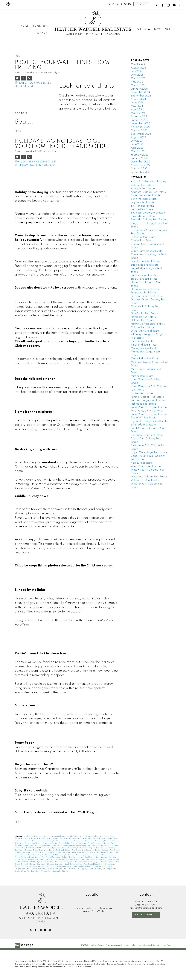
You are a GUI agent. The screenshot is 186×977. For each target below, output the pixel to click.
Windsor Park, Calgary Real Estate (54, 871)
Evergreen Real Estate (96, 848)
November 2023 (140, 127)
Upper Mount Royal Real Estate (84, 866)
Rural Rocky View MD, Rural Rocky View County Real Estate (83, 862)
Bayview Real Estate (57, 839)
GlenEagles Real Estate (91, 850)
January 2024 (139, 120)
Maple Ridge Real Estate (145, 358)
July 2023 (137, 141)
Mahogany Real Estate (65, 855)
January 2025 (139, 89)
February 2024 (139, 116)
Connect (142, 4)
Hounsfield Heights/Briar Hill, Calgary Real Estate (51, 852)
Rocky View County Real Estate (46, 862)
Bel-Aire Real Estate (74, 839)
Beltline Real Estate (90, 839)
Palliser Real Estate (63, 859)
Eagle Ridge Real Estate (70, 845)
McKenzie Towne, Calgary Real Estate (36, 857)
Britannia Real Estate (33, 843)
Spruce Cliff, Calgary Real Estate (28, 866)
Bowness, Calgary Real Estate (148, 213)
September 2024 (141, 96)
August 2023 (138, 137)
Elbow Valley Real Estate (76, 848)
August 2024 (138, 99)
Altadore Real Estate (75, 836)
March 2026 (138, 78)
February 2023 (139, 155)
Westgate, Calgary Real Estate (149, 477)
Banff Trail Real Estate (39, 839)
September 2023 (141, 134)
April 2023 (137, 148)
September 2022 (141, 172)
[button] (156, 5)
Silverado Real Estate (55, 864)
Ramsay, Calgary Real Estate (107, 859)
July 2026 (137, 71)
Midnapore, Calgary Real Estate (65, 857)
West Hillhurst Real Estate (58, 869)
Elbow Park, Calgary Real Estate (53, 848)
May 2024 (137, 106)
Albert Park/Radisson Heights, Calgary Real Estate (46, 836)
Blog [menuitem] (157, 29)
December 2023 (140, 123)
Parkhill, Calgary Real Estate (83, 859)
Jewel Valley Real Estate (81, 852)
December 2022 (140, 162)
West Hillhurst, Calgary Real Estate (82, 869)
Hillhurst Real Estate (23, 852)
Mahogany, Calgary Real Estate (88, 855)
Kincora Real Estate (29, 855)
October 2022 (139, 168)
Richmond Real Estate (24, 862)
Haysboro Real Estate (110, 850)
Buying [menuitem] (40, 33)
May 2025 (137, 82)
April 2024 (137, 109)
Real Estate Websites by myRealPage (154, 945)
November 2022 (140, 165)
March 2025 (138, 85)
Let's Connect (145, 915)
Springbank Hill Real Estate (105, 864)
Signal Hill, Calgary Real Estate (33, 864)
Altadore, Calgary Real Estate (97, 836)
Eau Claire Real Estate (144, 275)
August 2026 (138, 68)
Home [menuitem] (24, 26)
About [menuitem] (168, 29)
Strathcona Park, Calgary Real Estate (56, 866)
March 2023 (138, 151)
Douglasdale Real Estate (50, 845)
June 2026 (137, 75)
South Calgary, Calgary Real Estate (79, 864)
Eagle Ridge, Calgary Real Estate (93, 845)
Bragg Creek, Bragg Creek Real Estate (78, 841)
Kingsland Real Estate (46, 855)
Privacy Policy (130, 945)
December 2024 (140, 92)
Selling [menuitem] (142, 29)
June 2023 (137, 144)
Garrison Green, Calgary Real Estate (39, 850)
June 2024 (137, 103)
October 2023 (139, 130)
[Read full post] (36, 94)
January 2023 (139, 158)
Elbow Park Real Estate (30, 848)
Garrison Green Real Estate (147, 296)
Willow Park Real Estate (30, 871)
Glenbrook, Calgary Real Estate (68, 850)
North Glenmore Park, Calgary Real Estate (38, 859)
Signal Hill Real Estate (143, 418)
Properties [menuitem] (38, 26)
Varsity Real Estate (39, 869)
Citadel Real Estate (50, 843)
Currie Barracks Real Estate (98, 843)
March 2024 (138, 113)
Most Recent (138, 64)
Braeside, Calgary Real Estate (50, 841)
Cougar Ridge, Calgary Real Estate (73, 843)
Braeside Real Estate (29, 841)
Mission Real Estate (86, 857)
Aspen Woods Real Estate (146, 195)
